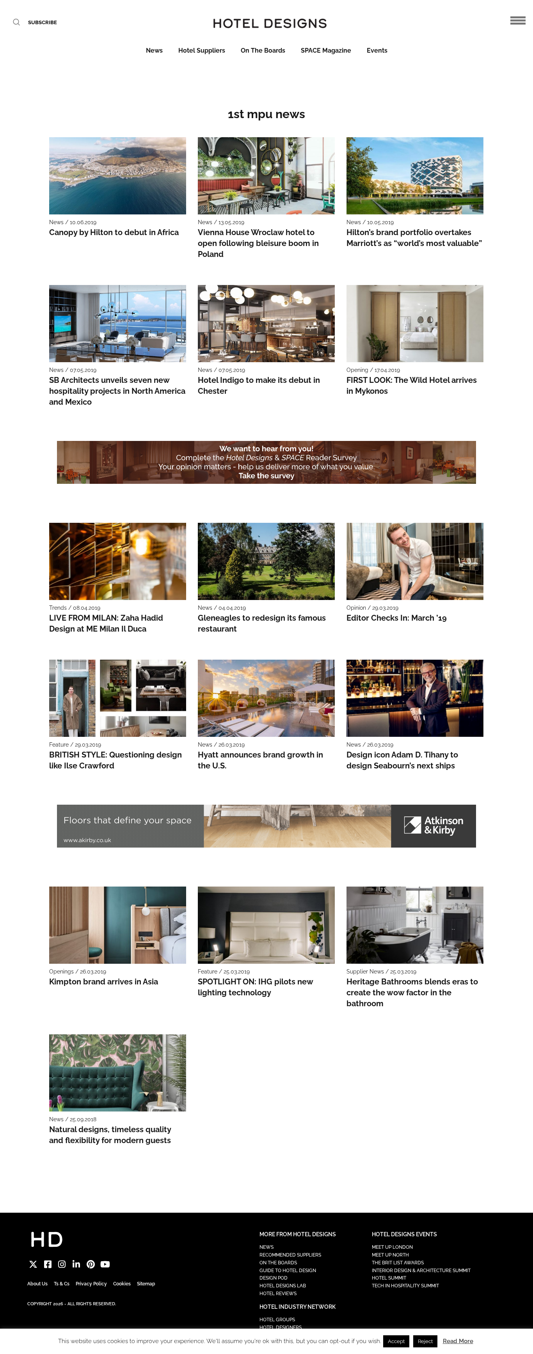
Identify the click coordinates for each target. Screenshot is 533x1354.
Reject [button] (425, 1341)
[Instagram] (62, 1264)
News (154, 50)
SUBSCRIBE (42, 22)
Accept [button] (396, 1341)
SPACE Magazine (326, 50)
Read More (458, 1341)
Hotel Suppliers (201, 50)
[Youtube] (105, 1264)
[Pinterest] (91, 1264)
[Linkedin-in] (76, 1264)
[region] (266, 462)
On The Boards (263, 50)
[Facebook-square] (48, 1264)
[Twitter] (33, 1264)
